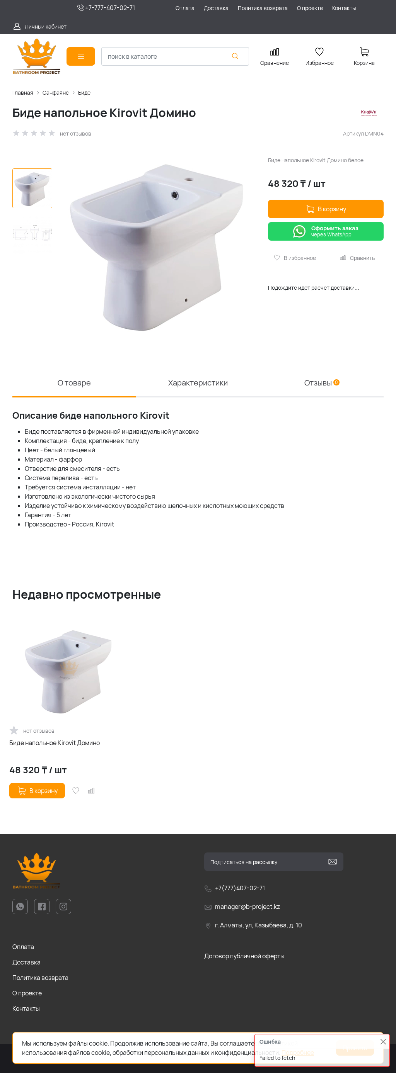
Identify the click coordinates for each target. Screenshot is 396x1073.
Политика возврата (40, 977)
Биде (84, 92)
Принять (355, 1048)
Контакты (26, 1008)
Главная (22, 92)
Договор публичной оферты (244, 956)
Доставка (26, 962)
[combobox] (175, 56)
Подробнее (298, 1052)
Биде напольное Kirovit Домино (54, 743)
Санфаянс (56, 92)
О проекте (27, 993)
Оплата (23, 946)
